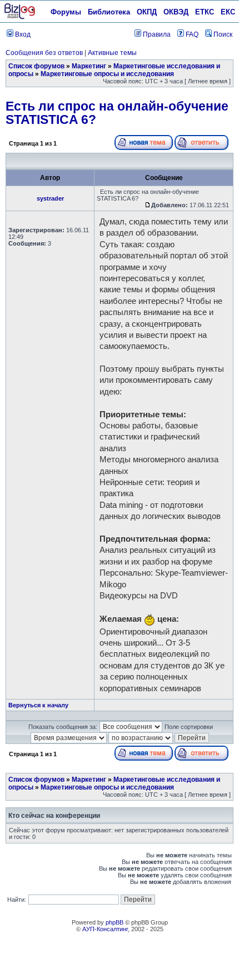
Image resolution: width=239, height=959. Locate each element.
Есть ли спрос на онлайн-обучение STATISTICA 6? (117, 113)
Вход (22, 34)
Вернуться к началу (38, 705)
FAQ (191, 34)
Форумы (66, 12)
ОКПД (147, 12)
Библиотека (109, 12)
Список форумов (36, 66)
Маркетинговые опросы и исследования (107, 74)
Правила (156, 34)
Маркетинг (89, 66)
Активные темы (112, 53)
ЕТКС (204, 12)
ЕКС (228, 12)
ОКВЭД (175, 12)
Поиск (222, 34)
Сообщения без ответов (44, 53)
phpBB (114, 922)
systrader (50, 198)
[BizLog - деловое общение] (20, 17)
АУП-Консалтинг (105, 929)
